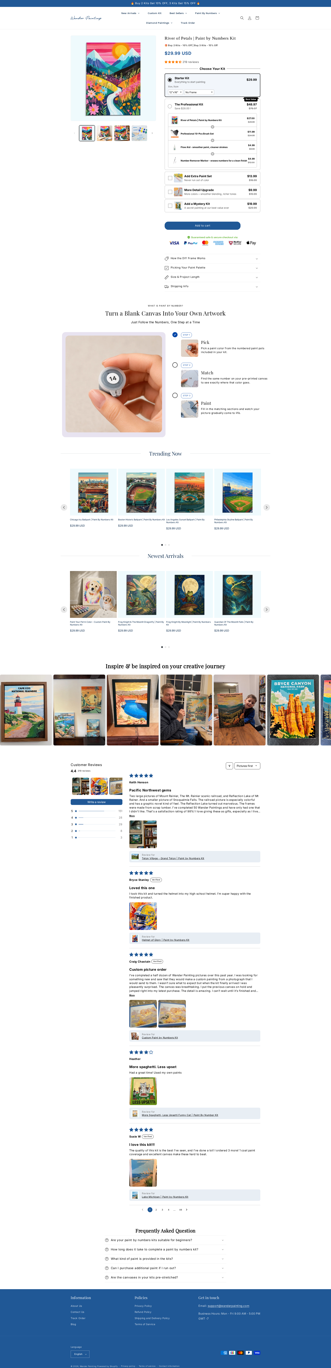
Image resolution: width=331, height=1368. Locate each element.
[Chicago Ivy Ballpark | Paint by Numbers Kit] (93, 492)
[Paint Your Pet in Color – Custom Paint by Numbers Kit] (93, 594)
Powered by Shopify (107, 1366)
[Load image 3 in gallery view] (122, 133)
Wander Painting (88, 1366)
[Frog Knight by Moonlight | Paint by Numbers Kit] (189, 594)
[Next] (266, 507)
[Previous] (64, 507)
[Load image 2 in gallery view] (104, 133)
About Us (76, 1305)
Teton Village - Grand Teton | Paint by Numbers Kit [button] (173, 858)
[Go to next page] (187, 1209)
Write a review (96, 802)
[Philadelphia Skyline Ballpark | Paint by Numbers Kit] (237, 492)
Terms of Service (145, 1324)
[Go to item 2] (99, 786)
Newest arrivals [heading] (165, 555)
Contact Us (77, 1312)
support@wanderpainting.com (228, 1305)
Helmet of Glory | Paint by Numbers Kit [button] (165, 940)
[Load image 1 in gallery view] (87, 133)
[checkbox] (212, 178)
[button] (242, 18)
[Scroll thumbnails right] (118, 786)
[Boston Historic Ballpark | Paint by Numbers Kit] (141, 492)
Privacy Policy (143, 1305)
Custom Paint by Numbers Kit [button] (160, 1037)
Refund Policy (143, 1312)
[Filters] (229, 765)
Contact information (169, 1366)
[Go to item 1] (80, 786)
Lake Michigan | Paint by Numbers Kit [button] (165, 1196)
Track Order (78, 1318)
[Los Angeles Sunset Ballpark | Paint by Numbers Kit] (189, 492)
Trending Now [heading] (165, 453)
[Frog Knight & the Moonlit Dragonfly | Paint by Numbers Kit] (141, 594)
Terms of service (147, 1366)
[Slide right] (152, 133)
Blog (73, 1324)
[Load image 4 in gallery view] (139, 133)
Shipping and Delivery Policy (152, 1318)
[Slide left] (74, 133)
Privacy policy (128, 1366)
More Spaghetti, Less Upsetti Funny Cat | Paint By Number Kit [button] (180, 1115)
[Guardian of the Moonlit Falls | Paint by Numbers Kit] (237, 594)
